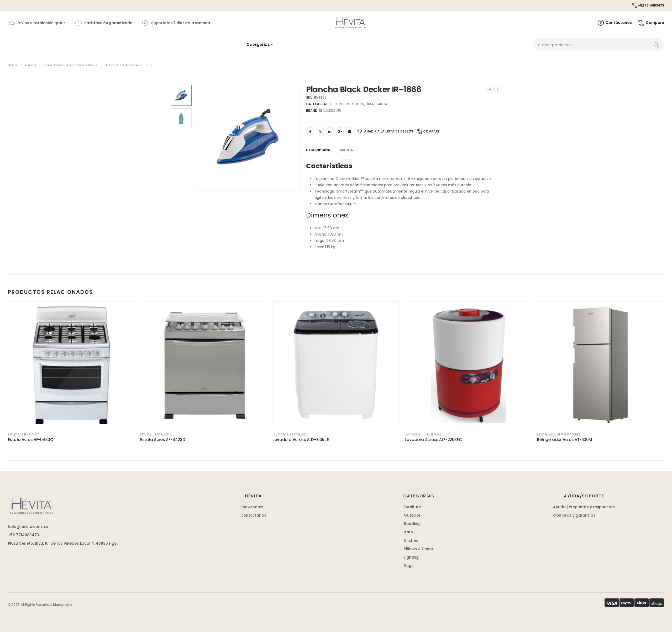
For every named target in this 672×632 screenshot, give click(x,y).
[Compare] (125, 335)
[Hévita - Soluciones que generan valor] (351, 22)
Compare (431, 131)
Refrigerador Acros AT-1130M (564, 439)
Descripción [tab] (318, 149)
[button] (196, 138)
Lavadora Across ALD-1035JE (300, 439)
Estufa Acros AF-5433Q (30, 439)
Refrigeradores (568, 435)
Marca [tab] (346, 149)
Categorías (258, 44)
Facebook (310, 131)
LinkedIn (330, 131)
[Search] (656, 44)
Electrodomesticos (347, 104)
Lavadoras (280, 435)
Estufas (13, 435)
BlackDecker (330, 110)
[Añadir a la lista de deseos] (125, 311)
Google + (339, 131)
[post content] (71, 365)
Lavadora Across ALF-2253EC (433, 439)
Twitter (320, 131)
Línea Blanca (376, 104)
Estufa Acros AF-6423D (162, 439)
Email (349, 131)
